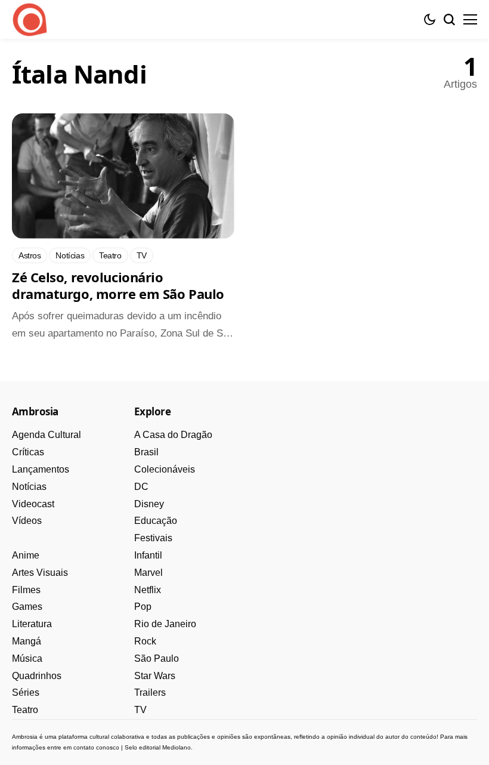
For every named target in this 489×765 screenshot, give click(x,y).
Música (27, 658)
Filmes (26, 590)
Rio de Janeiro (165, 624)
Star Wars (154, 676)
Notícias (29, 487)
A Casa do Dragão (173, 435)
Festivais (153, 538)
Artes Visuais (40, 572)
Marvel (148, 572)
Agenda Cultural (46, 435)
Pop (142, 606)
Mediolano (176, 747)
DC (141, 487)
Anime (25, 555)
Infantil (148, 555)
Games (27, 606)
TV (140, 710)
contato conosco (96, 747)
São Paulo (156, 658)
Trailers (150, 692)
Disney (149, 504)
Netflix (147, 590)
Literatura (32, 624)
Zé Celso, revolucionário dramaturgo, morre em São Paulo (118, 285)
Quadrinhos (36, 676)
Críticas (28, 452)
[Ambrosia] (30, 20)
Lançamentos (40, 469)
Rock (145, 641)
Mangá (26, 641)
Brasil (146, 452)
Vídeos (27, 521)
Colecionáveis (164, 469)
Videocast (33, 504)
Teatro (25, 710)
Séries (25, 692)
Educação (155, 521)
